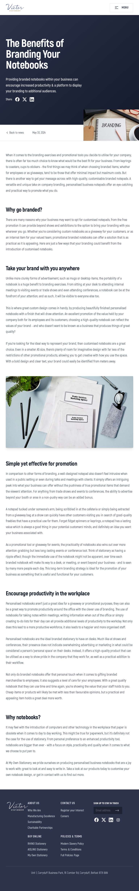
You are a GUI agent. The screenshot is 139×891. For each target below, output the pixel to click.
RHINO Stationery (37, 844)
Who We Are (34, 810)
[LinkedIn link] (111, 820)
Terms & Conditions (71, 849)
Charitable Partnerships (40, 828)
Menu (125, 7)
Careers (65, 816)
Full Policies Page (70, 855)
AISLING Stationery (37, 849)
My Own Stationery (37, 855)
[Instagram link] (118, 820)
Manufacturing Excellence (41, 816)
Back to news (16, 133)
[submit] (117, 810)
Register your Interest (72, 810)
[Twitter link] (104, 820)
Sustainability (35, 822)
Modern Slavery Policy (72, 844)
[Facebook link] (96, 820)
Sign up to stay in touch (106, 803)
